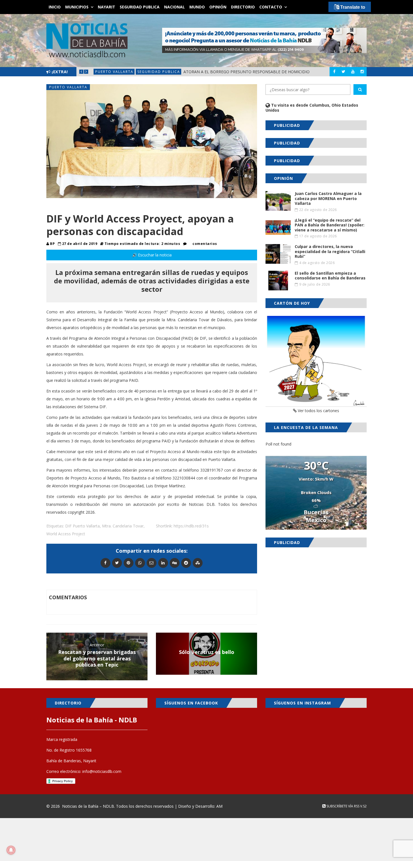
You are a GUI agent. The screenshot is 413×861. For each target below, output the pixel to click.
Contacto (270, 7)
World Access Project (65, 533)
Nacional (174, 7)
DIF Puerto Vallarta (82, 526)
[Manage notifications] (10, 850)
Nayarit (106, 7)
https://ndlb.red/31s (191, 526)
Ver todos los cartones (318, 410)
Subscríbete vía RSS (342, 806)
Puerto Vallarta (114, 71)
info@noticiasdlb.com (101, 771)
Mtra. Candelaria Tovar (123, 526)
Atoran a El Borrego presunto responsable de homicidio (246, 71)
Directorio (243, 7)
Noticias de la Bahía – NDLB (88, 806)
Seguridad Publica (140, 7)
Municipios (76, 7)
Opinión (217, 7)
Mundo (197, 7)
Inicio (55, 7)
